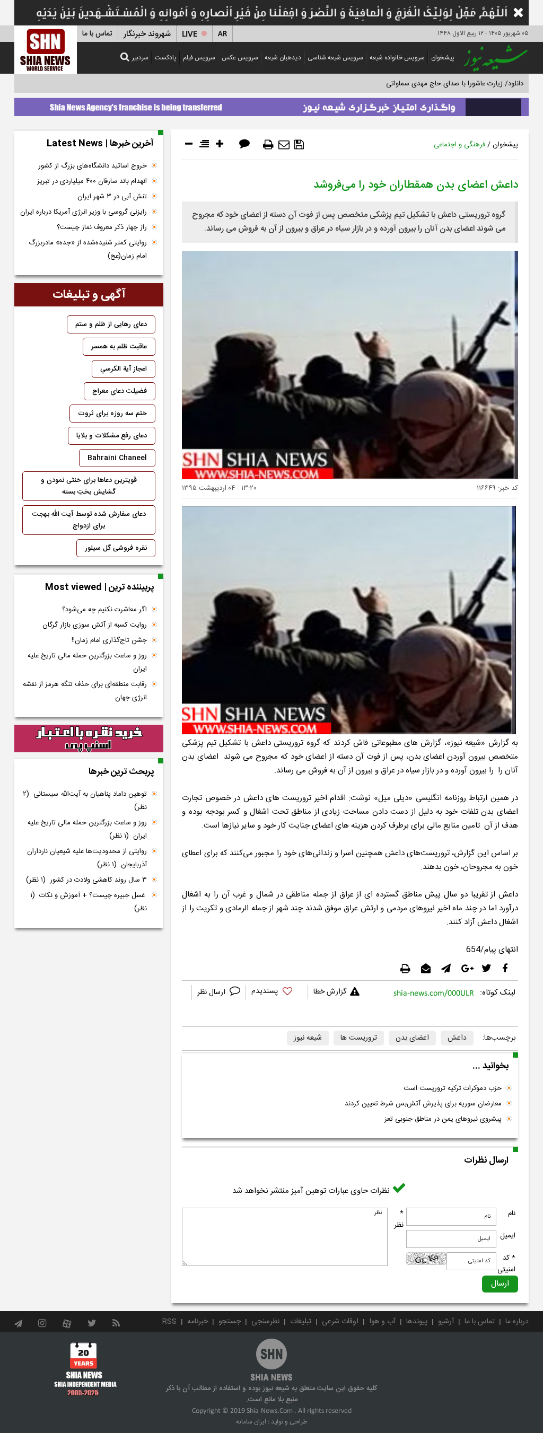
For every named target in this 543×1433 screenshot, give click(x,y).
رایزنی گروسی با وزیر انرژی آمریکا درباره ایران (83, 212)
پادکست (166, 57)
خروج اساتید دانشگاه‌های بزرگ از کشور (92, 166)
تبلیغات (300, 1321)
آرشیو (446, 1321)
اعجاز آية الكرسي (123, 369)
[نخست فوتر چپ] (85, 1369)
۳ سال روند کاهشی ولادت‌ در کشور (86, 880)
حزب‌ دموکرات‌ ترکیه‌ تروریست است (453, 1088)
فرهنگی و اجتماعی (459, 145)
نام (511, 1213)
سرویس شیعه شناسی (335, 57)
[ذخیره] (299, 144)
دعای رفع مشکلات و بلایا (111, 436)
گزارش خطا (329, 992)
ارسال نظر (212, 992)
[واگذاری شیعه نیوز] (271, 104)
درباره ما (517, 1321)
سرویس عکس (240, 57)
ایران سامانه (251, 1422)
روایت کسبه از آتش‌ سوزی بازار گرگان (94, 625)
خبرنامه (197, 1321)
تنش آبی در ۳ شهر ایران (112, 197)
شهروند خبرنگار (147, 34)
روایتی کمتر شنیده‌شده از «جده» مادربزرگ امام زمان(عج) (88, 249)
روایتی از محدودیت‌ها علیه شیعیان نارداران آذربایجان (87, 858)
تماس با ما (97, 34)
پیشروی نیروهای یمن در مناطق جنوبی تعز (443, 1119)
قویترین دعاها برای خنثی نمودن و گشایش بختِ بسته (89, 486)
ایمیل (507, 1236)
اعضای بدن (412, 1038)
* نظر (399, 1219)
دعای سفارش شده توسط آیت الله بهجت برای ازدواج (89, 520)
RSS (169, 1321)
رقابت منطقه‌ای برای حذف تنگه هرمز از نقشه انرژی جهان (85, 691)
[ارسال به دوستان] (284, 144)
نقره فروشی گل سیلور (116, 548)
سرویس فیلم (199, 57)
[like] (276, 992)
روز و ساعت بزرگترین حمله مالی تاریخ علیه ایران (87, 662)
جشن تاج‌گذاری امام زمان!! (108, 640)
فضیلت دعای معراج (119, 391)
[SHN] (45, 49)
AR (222, 34)
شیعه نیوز (308, 1038)
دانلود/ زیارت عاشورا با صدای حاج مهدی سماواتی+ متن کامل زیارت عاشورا (419, 84)
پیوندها (416, 1321)
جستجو (229, 1321)
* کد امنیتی (506, 1264)
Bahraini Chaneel (117, 458)
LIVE (189, 34)
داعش (457, 1038)
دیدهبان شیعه (283, 57)
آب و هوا (382, 1321)
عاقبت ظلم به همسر (119, 347)
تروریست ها (358, 1038)
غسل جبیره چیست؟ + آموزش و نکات (88, 902)
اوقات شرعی (340, 1321)
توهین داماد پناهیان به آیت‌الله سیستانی (85, 800)
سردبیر (140, 57)
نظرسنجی (265, 1321)
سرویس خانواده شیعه (397, 57)
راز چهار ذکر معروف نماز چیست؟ (102, 227)
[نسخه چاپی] (268, 144)
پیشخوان (442, 57)
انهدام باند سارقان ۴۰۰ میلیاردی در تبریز (92, 181)
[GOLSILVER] (88, 738)
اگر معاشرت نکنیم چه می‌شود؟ (104, 610)
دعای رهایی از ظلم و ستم (111, 324)
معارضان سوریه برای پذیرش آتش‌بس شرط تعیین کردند (423, 1104)
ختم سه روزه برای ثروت (112, 413)
